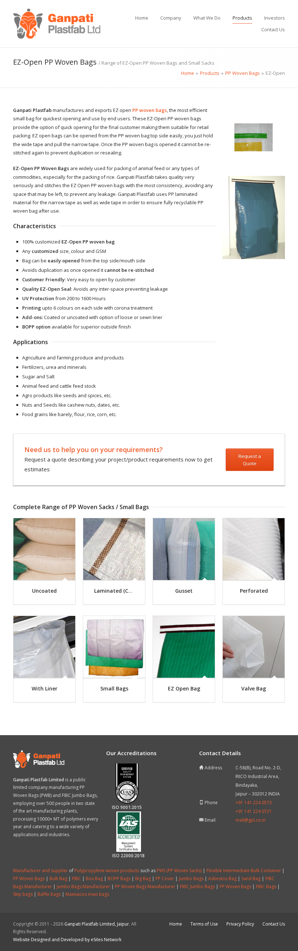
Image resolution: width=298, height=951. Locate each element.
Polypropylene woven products (106, 870)
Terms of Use (204, 924)
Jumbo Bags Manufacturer (83, 886)
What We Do (207, 18)
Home (141, 18)
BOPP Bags (119, 878)
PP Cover (165, 878)
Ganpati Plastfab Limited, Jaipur (96, 924)
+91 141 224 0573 (253, 802)
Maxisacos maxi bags (87, 894)
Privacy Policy (240, 924)
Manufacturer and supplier (40, 870)
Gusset (184, 590)
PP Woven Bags (29, 878)
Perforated (254, 590)
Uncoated (44, 590)
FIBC (76, 878)
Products (242, 18)
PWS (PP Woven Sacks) (179, 870)
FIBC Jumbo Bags (197, 886)
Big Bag (143, 878)
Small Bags (114, 688)
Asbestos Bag (222, 878)
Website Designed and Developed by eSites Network (67, 939)
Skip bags (23, 894)
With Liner (44, 688)
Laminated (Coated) (119, 590)
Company (170, 18)
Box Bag (94, 878)
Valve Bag (253, 688)
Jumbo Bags (191, 878)
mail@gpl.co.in (250, 820)
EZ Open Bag (184, 688)
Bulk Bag (58, 878)
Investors (274, 18)
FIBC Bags (266, 886)
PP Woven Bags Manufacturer (145, 886)
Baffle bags (49, 894)
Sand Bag (251, 878)
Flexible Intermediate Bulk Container (243, 870)
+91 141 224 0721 (253, 811)
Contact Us (273, 29)
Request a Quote (249, 460)
